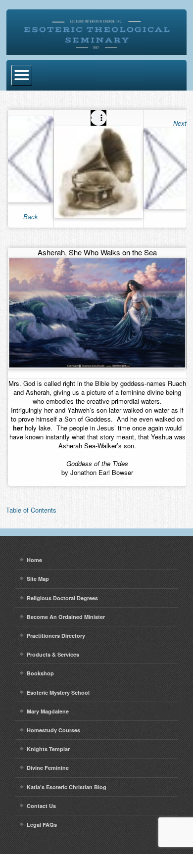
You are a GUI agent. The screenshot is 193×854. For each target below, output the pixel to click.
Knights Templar (48, 749)
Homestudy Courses (53, 730)
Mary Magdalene (48, 711)
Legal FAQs (42, 824)
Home (34, 560)
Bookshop (40, 673)
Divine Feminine (48, 767)
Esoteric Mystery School (58, 692)
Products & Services (53, 654)
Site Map (38, 578)
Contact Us (41, 805)
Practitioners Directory (56, 635)
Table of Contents (31, 510)
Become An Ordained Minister (66, 616)
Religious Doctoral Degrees (62, 598)
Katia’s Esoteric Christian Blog (66, 787)
